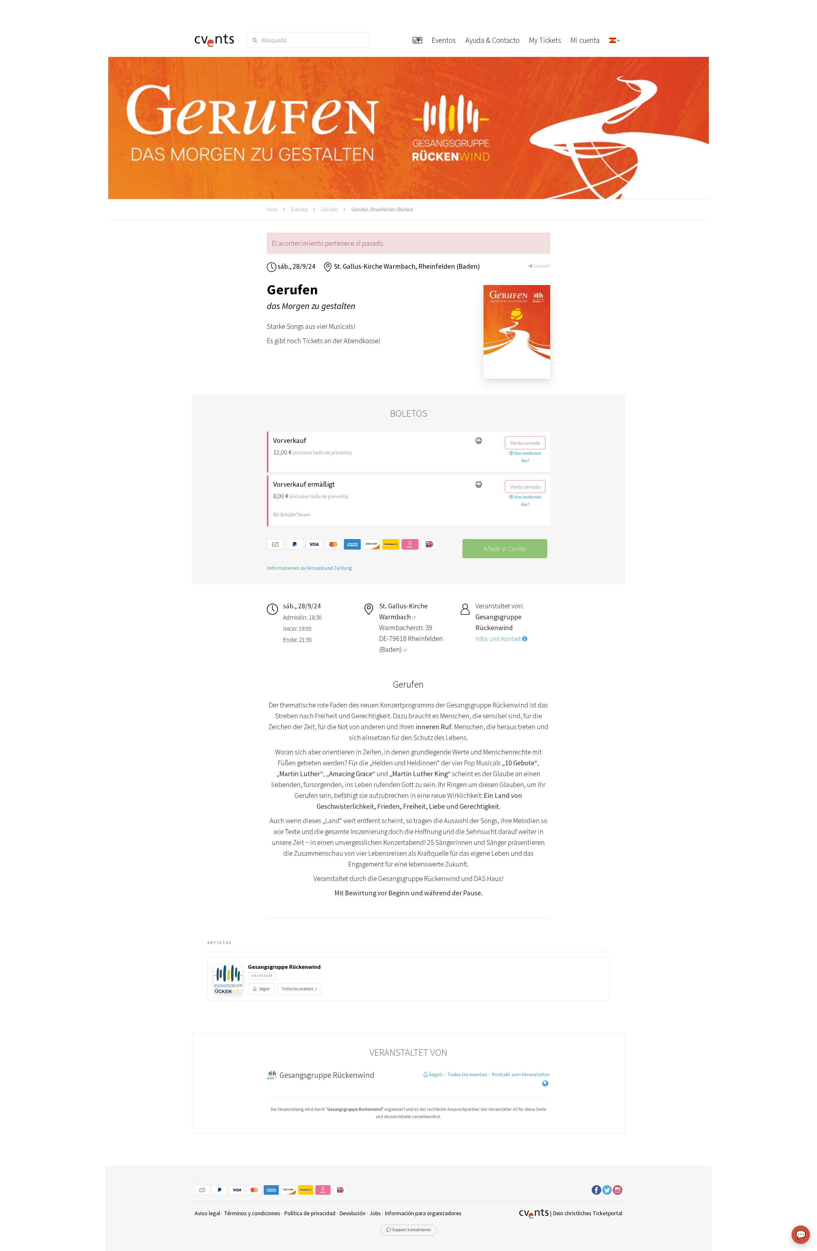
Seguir (264, 989)
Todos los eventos (297, 989)
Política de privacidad (309, 1213)
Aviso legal (207, 1213)
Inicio (272, 209)
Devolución (352, 1213)
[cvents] (216, 40)
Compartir (541, 266)
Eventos (299, 209)
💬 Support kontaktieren (408, 1230)
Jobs (375, 1213)
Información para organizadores (423, 1213)
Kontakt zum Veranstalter (521, 1074)
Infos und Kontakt (499, 639)
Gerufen (329, 209)
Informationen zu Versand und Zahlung (309, 568)
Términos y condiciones (252, 1213)
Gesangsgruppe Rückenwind (284, 966)
